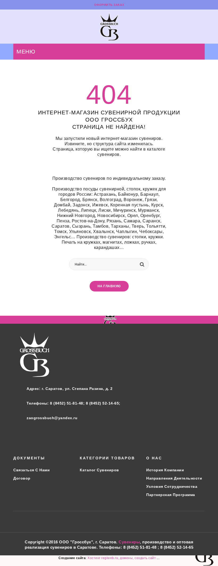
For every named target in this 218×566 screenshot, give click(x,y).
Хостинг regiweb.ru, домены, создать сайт (122, 558)
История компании (165, 470)
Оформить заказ (109, 4)
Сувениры (129, 542)
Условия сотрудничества (171, 486)
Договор (22, 478)
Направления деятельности (174, 478)
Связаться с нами (31, 470)
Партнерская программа (170, 495)
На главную (109, 286)
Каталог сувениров (99, 470)
